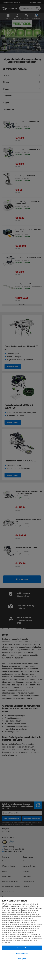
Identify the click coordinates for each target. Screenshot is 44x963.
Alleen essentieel (22, 953)
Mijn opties (22, 959)
